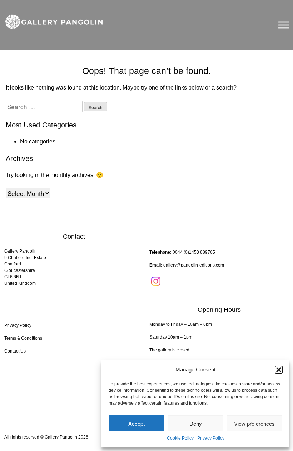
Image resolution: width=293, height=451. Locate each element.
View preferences (254, 423)
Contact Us (15, 351)
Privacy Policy (210, 438)
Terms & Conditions (23, 338)
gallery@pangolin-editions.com (193, 265)
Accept (136, 423)
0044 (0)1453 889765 (194, 252)
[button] (278, 369)
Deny (195, 423)
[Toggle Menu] (283, 24)
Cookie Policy (180, 438)
